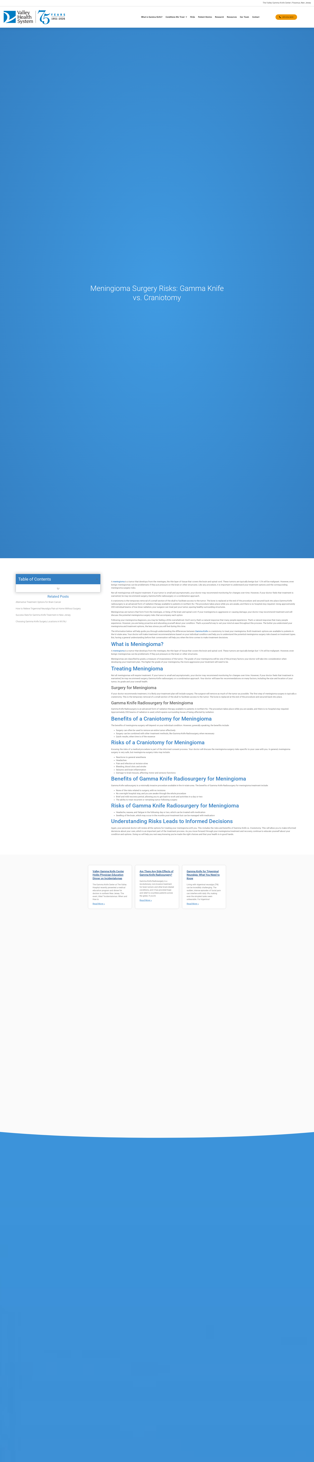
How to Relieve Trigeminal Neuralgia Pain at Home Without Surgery (48, 608)
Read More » (99, 903)
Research (219, 17)
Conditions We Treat (175, 17)
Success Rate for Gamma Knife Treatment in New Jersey (43, 615)
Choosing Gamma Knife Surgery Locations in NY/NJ (41, 621)
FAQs (192, 17)
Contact (255, 17)
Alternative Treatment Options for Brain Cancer (38, 602)
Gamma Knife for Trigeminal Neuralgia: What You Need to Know (203, 875)
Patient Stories (205, 17)
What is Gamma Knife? (152, 17)
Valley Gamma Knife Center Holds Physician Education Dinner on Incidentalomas (108, 875)
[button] (97, 579)
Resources (232, 17)
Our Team (244, 17)
